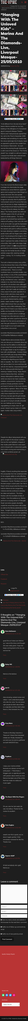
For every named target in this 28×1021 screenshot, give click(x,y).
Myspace (3, 584)
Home (2, 6)
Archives (4, 1000)
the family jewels (15, 608)
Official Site (4, 574)
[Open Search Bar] (22, 2)
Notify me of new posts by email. (12, 934)
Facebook (4, 579)
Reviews (7, 6)
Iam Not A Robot (8, 602)
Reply (4, 655)
